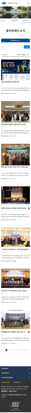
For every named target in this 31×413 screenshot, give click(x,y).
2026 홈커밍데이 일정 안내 (10, 82)
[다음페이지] (27, 350)
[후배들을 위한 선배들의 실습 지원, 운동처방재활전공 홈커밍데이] (15, 320)
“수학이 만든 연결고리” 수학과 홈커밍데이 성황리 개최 (14, 249)
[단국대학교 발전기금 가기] (4, 3)
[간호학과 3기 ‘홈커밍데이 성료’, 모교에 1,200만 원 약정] (15, 279)
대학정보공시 (17, 382)
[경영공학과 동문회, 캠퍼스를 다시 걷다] (15, 112)
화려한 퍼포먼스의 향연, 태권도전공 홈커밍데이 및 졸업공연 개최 (13, 208)
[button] (4, 20)
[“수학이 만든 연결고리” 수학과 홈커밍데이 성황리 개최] (15, 238)
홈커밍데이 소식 (15, 40)
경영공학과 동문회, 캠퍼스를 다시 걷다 (13, 124)
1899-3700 (12, 391)
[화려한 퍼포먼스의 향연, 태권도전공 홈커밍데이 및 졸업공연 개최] (15, 196)
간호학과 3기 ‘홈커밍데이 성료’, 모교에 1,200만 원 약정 (13, 291)
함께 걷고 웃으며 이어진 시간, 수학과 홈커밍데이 (15, 167)
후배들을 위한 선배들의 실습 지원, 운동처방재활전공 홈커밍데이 (13, 332)
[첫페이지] (2, 350)
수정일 (27, 54)
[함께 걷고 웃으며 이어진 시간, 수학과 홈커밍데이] (15, 154)
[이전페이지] (4, 350)
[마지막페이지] (29, 350)
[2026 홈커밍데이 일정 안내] (15, 70)
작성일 (23, 54)
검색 (27, 47)
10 (24, 350)
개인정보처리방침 (5, 382)
